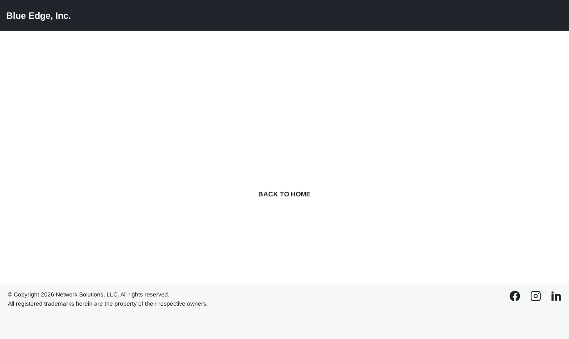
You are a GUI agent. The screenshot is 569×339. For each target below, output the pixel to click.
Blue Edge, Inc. (38, 15)
